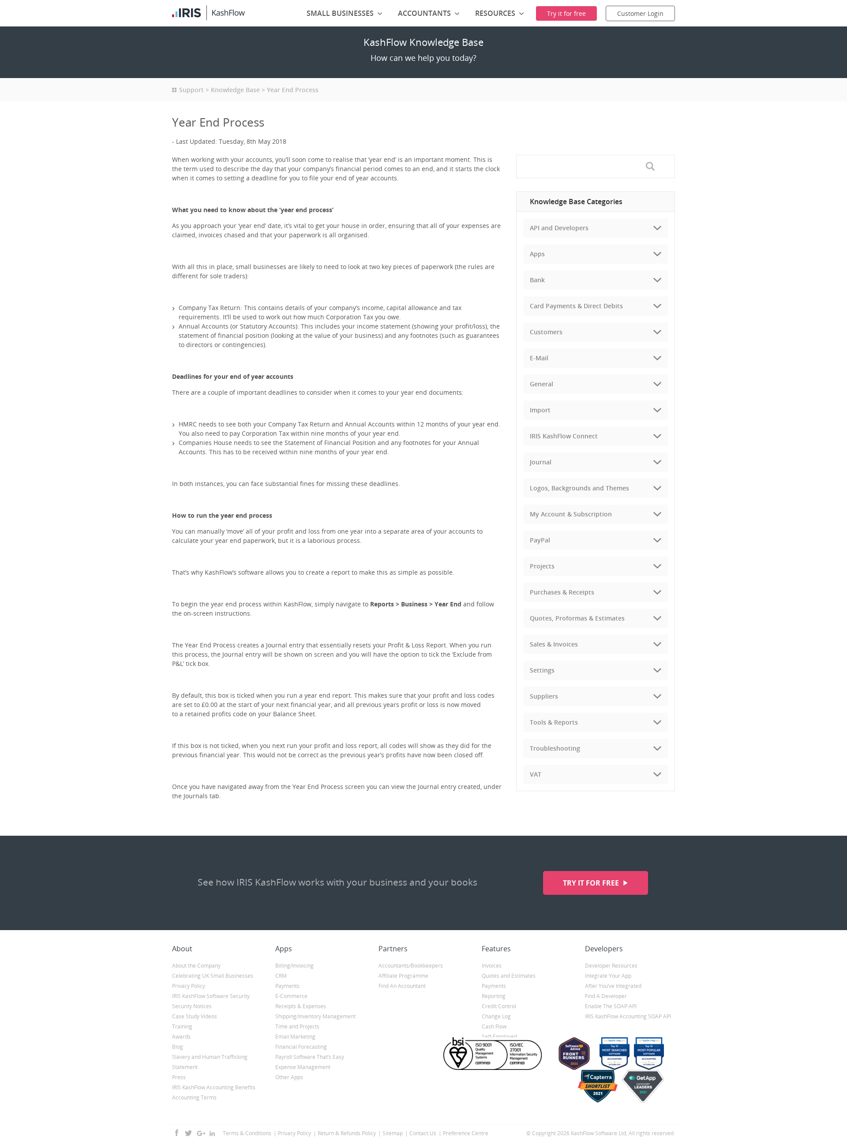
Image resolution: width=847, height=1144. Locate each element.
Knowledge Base (235, 90)
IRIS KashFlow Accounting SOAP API (628, 1016)
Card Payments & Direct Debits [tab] (576, 306)
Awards (181, 1036)
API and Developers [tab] (559, 228)
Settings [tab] (542, 670)
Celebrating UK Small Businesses (212, 976)
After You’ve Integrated (613, 986)
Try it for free (592, 883)
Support (191, 90)
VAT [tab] (535, 774)
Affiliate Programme (403, 976)
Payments (287, 986)
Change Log (496, 1016)
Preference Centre (465, 1133)
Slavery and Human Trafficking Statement (209, 1062)
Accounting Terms (194, 1097)
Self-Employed (499, 1036)
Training (182, 1026)
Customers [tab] (546, 332)
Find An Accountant (402, 986)
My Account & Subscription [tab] (571, 514)
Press (179, 1077)
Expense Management (302, 1067)
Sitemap (392, 1133)
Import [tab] (540, 410)
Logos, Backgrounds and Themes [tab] (579, 488)
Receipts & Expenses (300, 1006)
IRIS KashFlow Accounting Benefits (213, 1087)
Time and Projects (297, 1026)
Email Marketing (295, 1036)
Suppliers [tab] (544, 696)
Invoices (492, 965)
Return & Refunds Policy (347, 1133)
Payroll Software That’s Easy (309, 1057)
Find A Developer (606, 996)
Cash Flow (494, 1026)
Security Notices (192, 1006)
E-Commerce (291, 996)
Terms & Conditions (247, 1133)
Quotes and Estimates (509, 976)
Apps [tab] (537, 254)
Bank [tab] (537, 280)
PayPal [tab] (540, 540)
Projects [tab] (542, 566)
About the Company (196, 965)
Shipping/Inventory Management (315, 1016)
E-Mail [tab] (539, 358)
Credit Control (499, 1006)
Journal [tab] (540, 462)
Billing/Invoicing (294, 965)
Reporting (494, 996)
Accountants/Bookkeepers (411, 965)
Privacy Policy (188, 986)
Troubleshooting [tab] (555, 748)
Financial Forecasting (301, 1047)
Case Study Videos (194, 1016)
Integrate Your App (608, 976)
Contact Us (422, 1133)
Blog (177, 1047)
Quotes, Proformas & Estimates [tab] (577, 618)
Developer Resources (611, 965)
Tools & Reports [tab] (554, 722)
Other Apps (289, 1077)
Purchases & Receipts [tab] (562, 592)
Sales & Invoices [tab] (554, 644)
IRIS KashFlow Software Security (211, 996)
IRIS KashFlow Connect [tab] (564, 436)
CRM (281, 976)
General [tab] (541, 384)
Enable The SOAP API (611, 1006)
